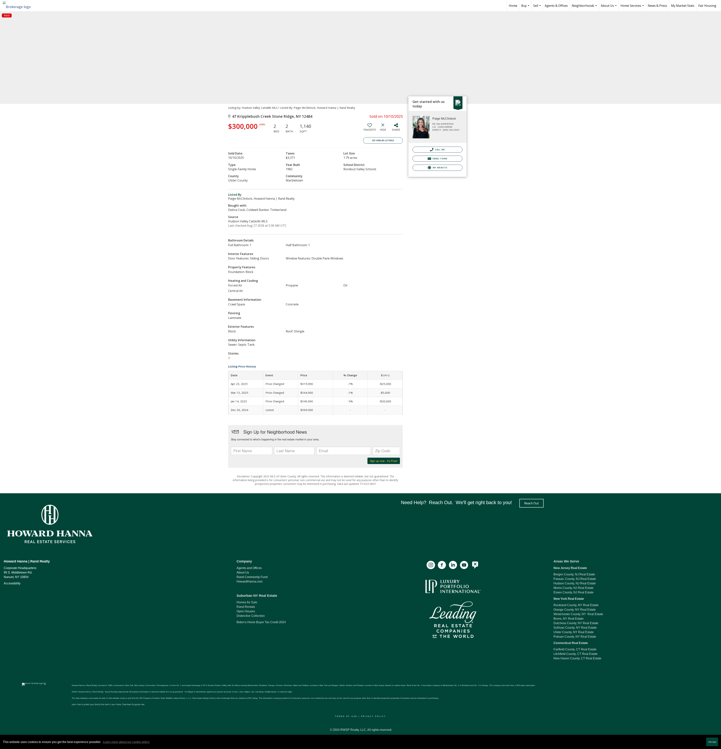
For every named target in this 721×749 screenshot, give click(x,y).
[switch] (369, 128)
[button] (531, 503)
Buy (525, 7)
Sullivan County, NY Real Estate (575, 627)
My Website (439, 167)
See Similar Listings (383, 140)
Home (513, 6)
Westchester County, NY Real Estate (578, 614)
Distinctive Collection (251, 615)
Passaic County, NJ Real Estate (575, 578)
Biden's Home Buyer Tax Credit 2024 (261, 622)
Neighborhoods (585, 7)
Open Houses (246, 611)
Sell (537, 7)
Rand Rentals (246, 606)
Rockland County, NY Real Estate (576, 605)
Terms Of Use (346, 716)
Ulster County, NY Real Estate (574, 632)
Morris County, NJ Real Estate (574, 587)
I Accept (712, 741)
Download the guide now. (133, 704)
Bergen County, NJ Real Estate (574, 574)
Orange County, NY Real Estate (575, 609)
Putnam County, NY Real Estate (575, 636)
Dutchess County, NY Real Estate (576, 623)
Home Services (633, 7)
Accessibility (12, 583)
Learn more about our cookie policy (126, 742)
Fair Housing (707, 6)
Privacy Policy (373, 716)
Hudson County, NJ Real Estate (575, 583)
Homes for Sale (247, 602)
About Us (609, 7)
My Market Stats (682, 6)
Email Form (439, 158)
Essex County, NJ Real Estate (574, 592)
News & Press (657, 6)
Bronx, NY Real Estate (569, 618)
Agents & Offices (556, 6)
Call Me (439, 149)
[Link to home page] (19, 5)
